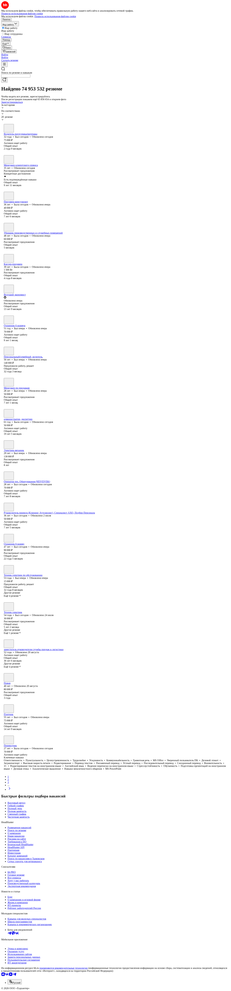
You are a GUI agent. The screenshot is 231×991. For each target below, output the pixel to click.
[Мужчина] (9, 128)
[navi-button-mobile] (4, 64)
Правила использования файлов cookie (55, 16)
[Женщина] (9, 159)
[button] (4, 54)
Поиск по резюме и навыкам (16, 72)
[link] (6, 47)
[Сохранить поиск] (4, 80)
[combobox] (15, 75)
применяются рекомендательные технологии (63, 968)
